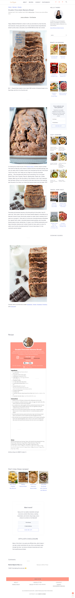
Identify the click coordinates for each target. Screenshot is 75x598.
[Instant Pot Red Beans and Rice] (54, 157)
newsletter (29, 304)
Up (32, 584)
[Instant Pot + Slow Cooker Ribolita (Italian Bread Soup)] (63, 141)
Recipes (15, 7)
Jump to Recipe (25, 17)
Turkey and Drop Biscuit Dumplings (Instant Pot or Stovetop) (62, 165)
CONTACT (37, 2)
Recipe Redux (30, 166)
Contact (59, 584)
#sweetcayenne (37, 358)
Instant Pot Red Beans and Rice (53, 164)
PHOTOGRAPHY (46, 2)
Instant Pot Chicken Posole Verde (53, 181)
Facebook (39, 304)
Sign (30, 584)
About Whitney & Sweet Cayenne (57, 27)
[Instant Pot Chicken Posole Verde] (54, 174)
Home (9, 7)
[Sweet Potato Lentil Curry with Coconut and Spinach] (54, 141)
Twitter (34, 304)
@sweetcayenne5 (27, 358)
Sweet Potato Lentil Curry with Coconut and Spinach (54, 149)
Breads (20, 7)
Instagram (13, 306)
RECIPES (31, 2)
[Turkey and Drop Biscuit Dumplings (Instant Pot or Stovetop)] (63, 157)
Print (26, 363)
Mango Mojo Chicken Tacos (62, 181)
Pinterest (44, 304)
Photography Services (59, 586)
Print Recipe (33, 17)
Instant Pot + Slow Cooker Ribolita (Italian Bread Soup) (62, 149)
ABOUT (25, 2)
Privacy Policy (16, 584)
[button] (26, 360)
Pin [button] (31, 363)
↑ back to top (37, 579)
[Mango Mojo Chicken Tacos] (63, 174)
